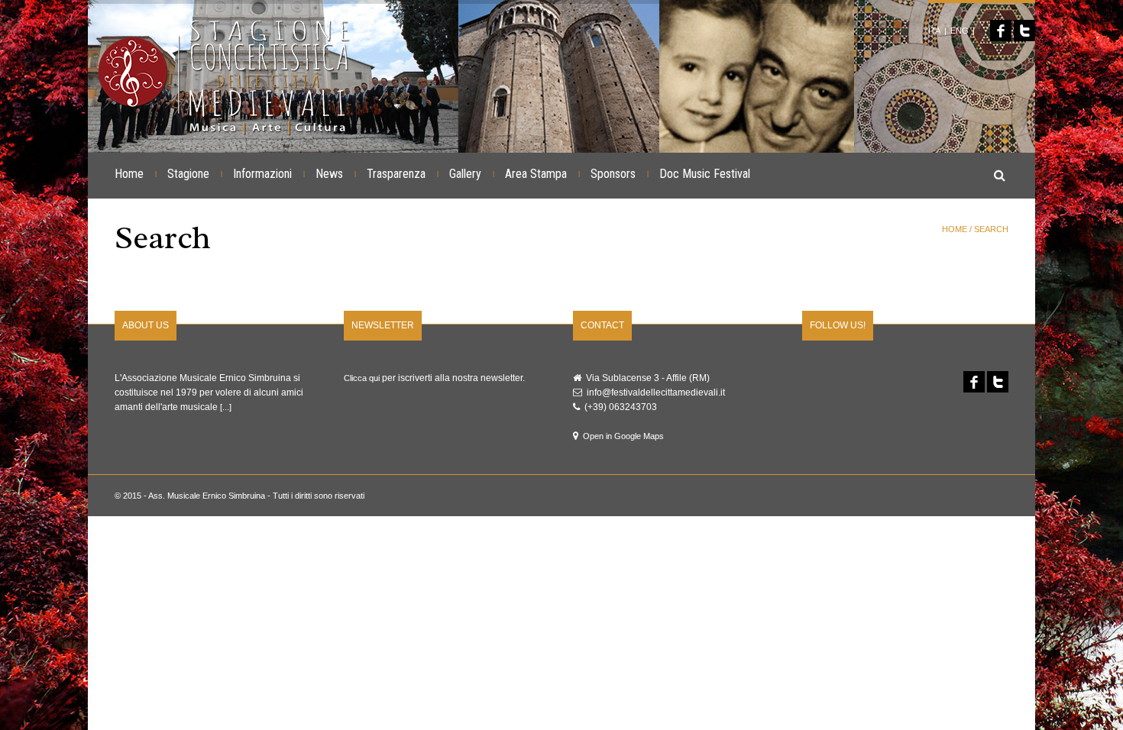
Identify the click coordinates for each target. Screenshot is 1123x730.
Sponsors (613, 173)
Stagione (188, 173)
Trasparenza (396, 173)
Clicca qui (362, 378)
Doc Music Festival (704, 173)
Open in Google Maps (623, 436)
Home (129, 173)
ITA (934, 30)
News (329, 173)
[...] (225, 407)
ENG (959, 30)
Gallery (465, 173)
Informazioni (262, 173)
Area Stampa (536, 173)
